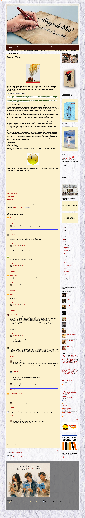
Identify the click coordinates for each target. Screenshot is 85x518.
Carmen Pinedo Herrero (13, 176)
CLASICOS (69, 367)
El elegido (64, 381)
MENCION (13, 208)
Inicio (34, 450)
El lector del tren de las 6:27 (69, 260)
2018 (64, 239)
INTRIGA (63, 363)
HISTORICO (64, 358)
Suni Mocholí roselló (12, 193)
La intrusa (65, 274)
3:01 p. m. (23, 245)
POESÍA (73, 356)
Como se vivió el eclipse (67, 385)
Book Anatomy (10, 196)
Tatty (11, 217)
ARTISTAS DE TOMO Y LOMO (45, 50)
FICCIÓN (74, 369)
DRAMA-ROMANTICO (74, 372)
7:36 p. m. (14, 217)
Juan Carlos (12, 234)
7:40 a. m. (15, 275)
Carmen (11, 275)
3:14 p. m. (23, 360)
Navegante (66, 273)
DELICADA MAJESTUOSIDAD (68, 388)
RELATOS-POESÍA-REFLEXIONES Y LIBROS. (14, 50)
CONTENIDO (36, 50)
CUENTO (63, 368)
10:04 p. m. (16, 256)
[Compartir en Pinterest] (29, 207)
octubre (65, 248)
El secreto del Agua (13, 393)
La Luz (8, 179)
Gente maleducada (66, 413)
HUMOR (74, 364)
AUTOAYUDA (69, 369)
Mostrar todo (76, 419)
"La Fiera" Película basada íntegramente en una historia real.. (69, 393)
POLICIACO (73, 360)
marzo (65, 278)
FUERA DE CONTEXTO (68, 359)
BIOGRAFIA (76, 374)
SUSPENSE (70, 361)
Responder (12, 220)
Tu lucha (67, 293)
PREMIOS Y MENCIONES (55, 50)
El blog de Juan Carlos (67, 400)
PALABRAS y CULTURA (66, 364)
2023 (64, 232)
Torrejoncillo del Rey (67, 384)
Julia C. (11, 314)
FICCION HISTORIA (72, 363)
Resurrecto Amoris (11, 182)
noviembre (66, 247)
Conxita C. (15, 371)
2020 (64, 236)
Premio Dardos (66, 271)
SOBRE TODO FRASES (72, 50)
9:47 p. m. (17, 234)
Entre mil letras (11, 199)
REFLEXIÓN (67, 374)
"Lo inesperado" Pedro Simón (68, 397)
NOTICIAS (74, 370)
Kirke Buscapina (13, 411)
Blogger (50, 507)
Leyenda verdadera (69, 346)
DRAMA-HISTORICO (69, 368)
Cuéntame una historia (67, 396)
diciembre (66, 245)
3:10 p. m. (23, 335)
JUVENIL (72, 373)
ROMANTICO (70, 371)
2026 (64, 227)
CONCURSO (67, 372)
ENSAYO (75, 368)
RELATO (64, 355)
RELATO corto (73, 358)
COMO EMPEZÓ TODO (63, 50)
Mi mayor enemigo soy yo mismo (15, 187)
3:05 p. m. (23, 284)
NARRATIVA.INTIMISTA (65, 370)
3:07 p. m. (23, 304)
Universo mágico (11, 190)
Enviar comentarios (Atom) (17, 452)
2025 (64, 229)
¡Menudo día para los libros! (69, 263)
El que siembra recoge (70, 328)
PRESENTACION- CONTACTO (28, 50)
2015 (64, 244)
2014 (64, 283)
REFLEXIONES (65, 360)
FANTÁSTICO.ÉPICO (66, 373)
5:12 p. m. (23, 383)
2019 (64, 238)
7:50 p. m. (23, 225)
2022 (64, 233)
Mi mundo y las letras (67, 416)
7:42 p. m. (23, 402)
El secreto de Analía (12, 184)
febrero (65, 279)
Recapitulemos (65, 409)
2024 (64, 230)
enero (65, 281)
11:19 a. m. (17, 347)
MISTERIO (64, 361)
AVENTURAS (64, 367)
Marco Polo (68, 299)
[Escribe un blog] (26, 207)
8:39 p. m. (19, 371)
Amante (65, 268)
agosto (65, 251)
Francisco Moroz (16, 225)
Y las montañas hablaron (68, 265)
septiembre (66, 250)
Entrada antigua (55, 450)
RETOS (63, 369)
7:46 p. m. (23, 419)
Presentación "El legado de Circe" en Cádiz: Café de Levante (69, 405)
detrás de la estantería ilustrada (15, 173)
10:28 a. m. (20, 393)
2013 (64, 284)
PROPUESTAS (64, 371)
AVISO (76, 371)
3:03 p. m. (23, 265)
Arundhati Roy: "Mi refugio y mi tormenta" (70, 401)
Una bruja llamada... (70, 311)
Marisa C (11, 256)
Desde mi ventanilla (67, 412)
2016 (64, 242)
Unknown (12, 294)
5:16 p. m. (18, 411)
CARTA (63, 372)
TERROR (71, 374)
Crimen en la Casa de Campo (69, 276)
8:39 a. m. (16, 294)
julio (64, 253)
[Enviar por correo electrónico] (25, 207)
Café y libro (66, 262)
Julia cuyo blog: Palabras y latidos (15, 122)
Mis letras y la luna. (66, 391)
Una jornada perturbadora (71, 334)
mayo (65, 256)
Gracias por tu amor (70, 305)
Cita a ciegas (68, 322)
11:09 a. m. (15, 314)
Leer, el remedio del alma (68, 403)
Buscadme (65, 259)
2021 (64, 235)
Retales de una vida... (67, 408)
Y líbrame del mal (69, 340)
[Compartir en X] (27, 207)
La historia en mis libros (67, 380)
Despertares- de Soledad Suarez (30, 135)
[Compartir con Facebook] (28, 207)
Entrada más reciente (12, 450)
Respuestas (13, 223)
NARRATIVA (75, 367)
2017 (64, 241)
